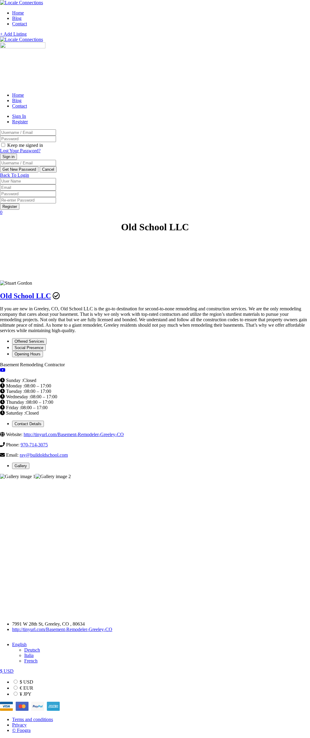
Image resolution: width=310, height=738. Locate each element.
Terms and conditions (32, 719)
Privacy (19, 724)
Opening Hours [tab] (28, 354)
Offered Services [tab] (29, 341)
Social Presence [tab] (29, 347)
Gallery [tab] (21, 466)
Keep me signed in (24, 145)
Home (18, 12)
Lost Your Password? (20, 150)
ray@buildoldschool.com (44, 455)
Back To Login (14, 175)
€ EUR (25, 688)
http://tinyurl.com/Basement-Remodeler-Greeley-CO (74, 434)
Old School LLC (25, 296)
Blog (16, 18)
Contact (19, 23)
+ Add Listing (13, 34)
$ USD (25, 682)
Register (20, 121)
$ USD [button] (7, 671)
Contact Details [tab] (28, 424)
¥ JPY (24, 694)
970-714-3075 (34, 444)
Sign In (19, 116)
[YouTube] (2, 370)
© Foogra (21, 730)
